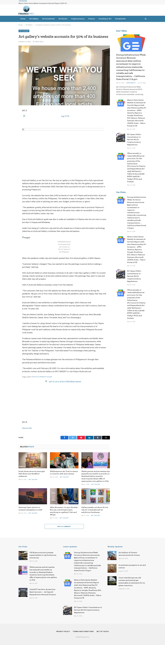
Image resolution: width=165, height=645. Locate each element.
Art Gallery (33, 19)
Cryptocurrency (77, 19)
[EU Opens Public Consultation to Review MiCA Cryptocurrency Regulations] (120, 137)
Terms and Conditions (83, 631)
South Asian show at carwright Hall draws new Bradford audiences (32, 473)
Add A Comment (64, 526)
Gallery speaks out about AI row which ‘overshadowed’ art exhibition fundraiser (94, 509)
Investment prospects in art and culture (132, 566)
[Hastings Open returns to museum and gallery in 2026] (33, 496)
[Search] (145, 18)
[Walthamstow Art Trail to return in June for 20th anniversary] (64, 460)
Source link (27, 428)
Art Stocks (62, 19)
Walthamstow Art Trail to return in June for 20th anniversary (64, 472)
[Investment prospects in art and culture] (112, 568)
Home (22, 19)
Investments (120, 19)
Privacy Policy (63, 631)
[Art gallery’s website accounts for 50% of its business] (64, 75)
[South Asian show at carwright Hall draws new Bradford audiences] (33, 460)
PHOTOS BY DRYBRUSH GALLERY (41, 377)
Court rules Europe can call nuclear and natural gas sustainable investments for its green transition (132, 581)
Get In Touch (103, 631)
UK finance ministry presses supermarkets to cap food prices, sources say (43, 555)
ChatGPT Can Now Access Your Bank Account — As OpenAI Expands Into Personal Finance (43, 592)
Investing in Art (105, 19)
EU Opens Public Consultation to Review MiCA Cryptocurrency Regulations (134, 139)
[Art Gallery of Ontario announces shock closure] (112, 555)
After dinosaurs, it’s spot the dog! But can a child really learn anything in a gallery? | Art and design (64, 511)
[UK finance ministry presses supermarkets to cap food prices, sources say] (23, 555)
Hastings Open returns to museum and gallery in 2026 (30, 508)
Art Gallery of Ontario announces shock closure (129, 553)
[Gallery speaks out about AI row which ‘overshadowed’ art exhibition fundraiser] (95, 496)
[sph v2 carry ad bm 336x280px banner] (64, 382)
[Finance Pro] (26, 10)
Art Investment (48, 19)
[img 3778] (64, 116)
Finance (91, 19)
